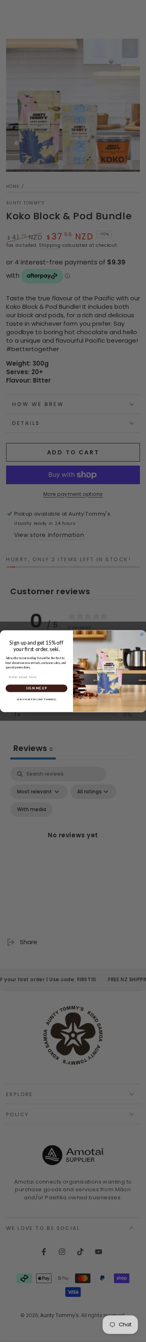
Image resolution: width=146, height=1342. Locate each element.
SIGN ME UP (36, 688)
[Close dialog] (142, 634)
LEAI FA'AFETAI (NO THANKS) (36, 699)
